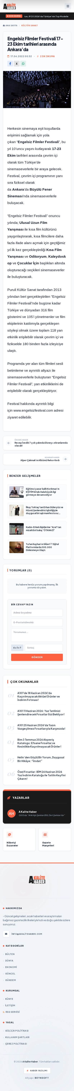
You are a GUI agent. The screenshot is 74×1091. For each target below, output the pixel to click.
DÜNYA (9, 960)
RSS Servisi (13, 1012)
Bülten (10, 954)
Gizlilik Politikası (17, 1030)
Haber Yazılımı (38, 1070)
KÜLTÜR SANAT (29, 25)
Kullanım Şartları (17, 1037)
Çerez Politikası (16, 1043)
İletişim (10, 1005)
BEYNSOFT (42, 1078)
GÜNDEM (10, 980)
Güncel (10, 973)
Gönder (37, 657)
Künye (9, 999)
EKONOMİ (11, 967)
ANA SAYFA (11, 25)
